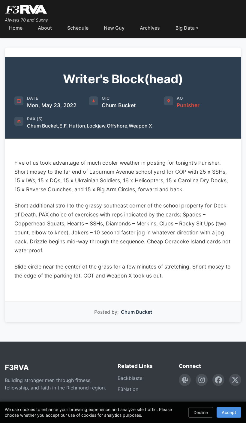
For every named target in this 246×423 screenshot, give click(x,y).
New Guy (114, 28)
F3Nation (128, 389)
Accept (229, 412)
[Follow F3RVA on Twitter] (235, 380)
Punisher (188, 105)
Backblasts (130, 378)
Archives (150, 28)
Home (15, 28)
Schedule (77, 28)
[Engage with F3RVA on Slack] (185, 380)
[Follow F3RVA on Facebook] (218, 380)
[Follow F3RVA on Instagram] (202, 380)
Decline (201, 412)
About (45, 28)
